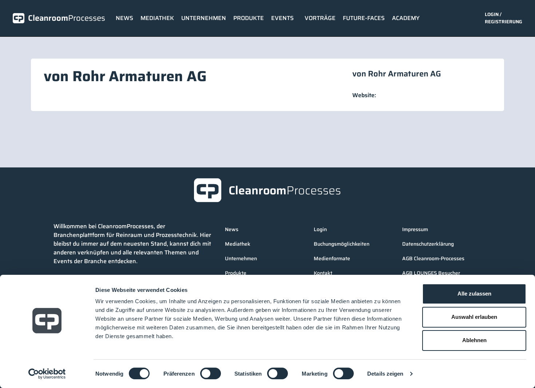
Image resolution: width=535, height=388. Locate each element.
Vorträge (320, 18)
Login (320, 229)
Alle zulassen (474, 293)
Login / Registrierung (503, 18)
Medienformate (332, 258)
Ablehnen (474, 340)
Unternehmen (203, 18)
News (124, 18)
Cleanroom (66, 18)
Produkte (248, 18)
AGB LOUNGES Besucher (431, 273)
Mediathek (157, 18)
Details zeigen (385, 374)
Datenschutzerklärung (428, 244)
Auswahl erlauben (474, 317)
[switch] (210, 373)
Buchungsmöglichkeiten (341, 244)
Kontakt (323, 273)
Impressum (415, 229)
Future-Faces (364, 18)
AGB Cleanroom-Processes (433, 258)
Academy (406, 18)
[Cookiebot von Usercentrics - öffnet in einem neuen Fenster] (47, 373)
